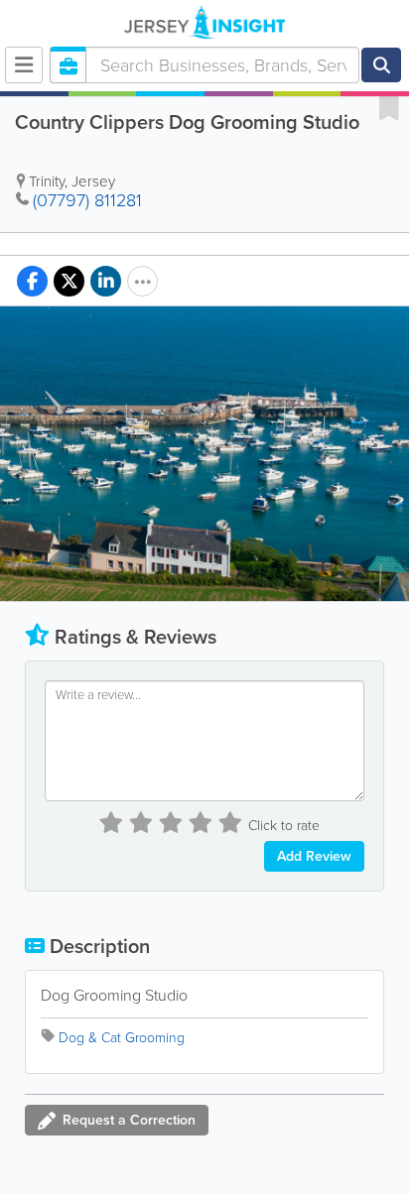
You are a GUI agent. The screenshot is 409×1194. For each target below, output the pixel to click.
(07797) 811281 (87, 200)
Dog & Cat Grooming (122, 1037)
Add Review (314, 856)
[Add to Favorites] (389, 107)
